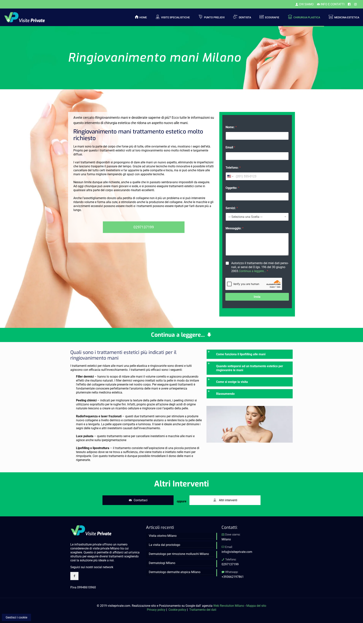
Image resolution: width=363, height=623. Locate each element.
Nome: (231, 127)
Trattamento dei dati (202, 609)
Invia (257, 297)
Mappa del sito (256, 605)
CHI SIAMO (306, 4)
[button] (249, 354)
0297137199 (230, 564)
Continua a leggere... (252, 271)
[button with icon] (74, 576)
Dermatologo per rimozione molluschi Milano (179, 554)
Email (230, 147)
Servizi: (232, 208)
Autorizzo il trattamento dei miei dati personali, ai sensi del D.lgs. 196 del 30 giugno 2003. (260, 267)
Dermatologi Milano (162, 563)
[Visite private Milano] (24, 17)
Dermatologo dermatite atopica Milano (174, 572)
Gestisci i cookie (16, 617)
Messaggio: (235, 228)
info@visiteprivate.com (237, 552)
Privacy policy (156, 609)
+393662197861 (233, 577)
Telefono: (233, 167)
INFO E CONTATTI (332, 4)
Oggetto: (232, 188)
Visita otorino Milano (163, 536)
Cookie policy (177, 609)
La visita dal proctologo (164, 545)
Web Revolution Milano (228, 605)
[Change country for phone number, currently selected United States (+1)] (230, 176)
